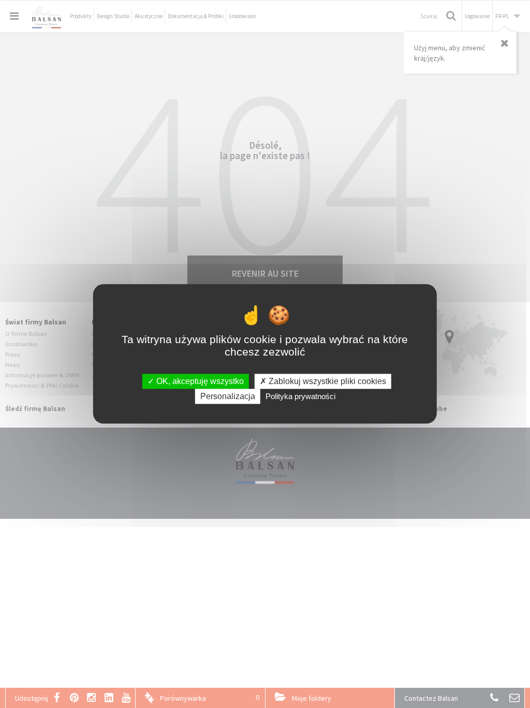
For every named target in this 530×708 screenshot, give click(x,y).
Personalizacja (227, 396)
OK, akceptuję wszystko (199, 381)
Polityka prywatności (300, 396)
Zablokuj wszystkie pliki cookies (326, 381)
